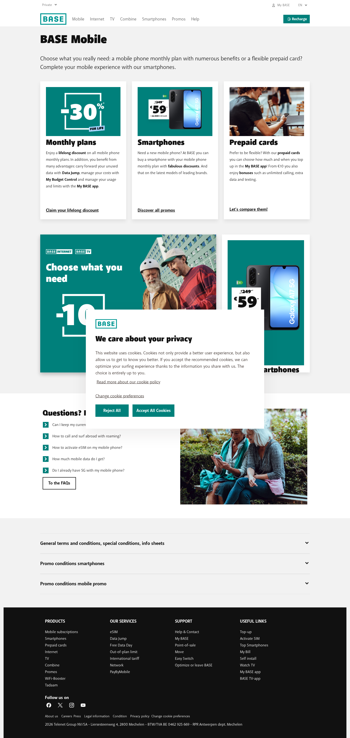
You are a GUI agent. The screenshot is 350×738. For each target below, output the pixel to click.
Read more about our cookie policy (128, 381)
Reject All (112, 410)
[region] (175, 369)
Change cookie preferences (119, 395)
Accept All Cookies (153, 410)
